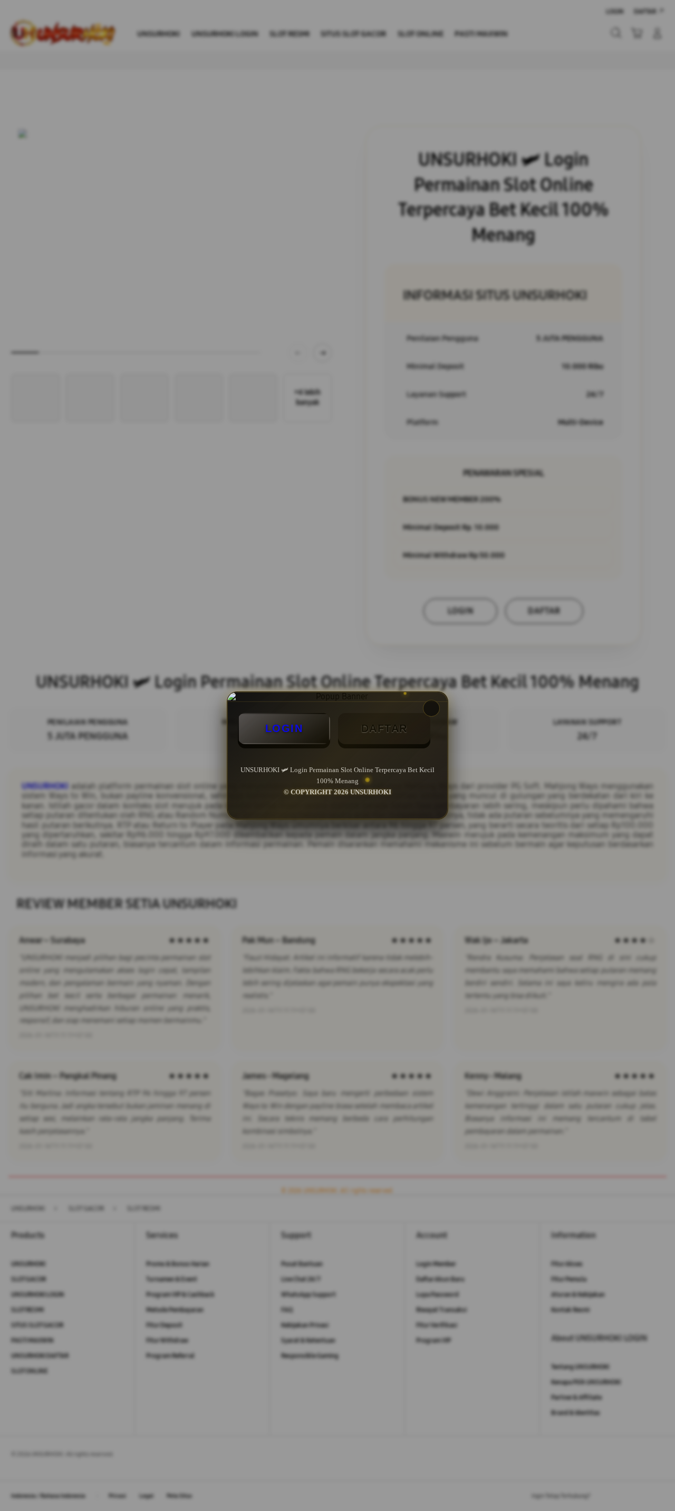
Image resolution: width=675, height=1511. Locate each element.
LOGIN (284, 728)
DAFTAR (384, 728)
